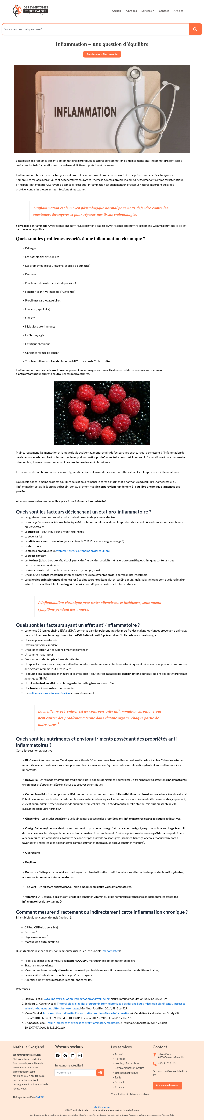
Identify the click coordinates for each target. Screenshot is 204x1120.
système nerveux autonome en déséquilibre (83, 550)
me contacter (111, 951)
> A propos (119, 1058)
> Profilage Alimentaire (126, 1063)
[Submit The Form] (100, 1072)
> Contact (118, 1082)
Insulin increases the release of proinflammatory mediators (83, 1022)
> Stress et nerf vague (125, 1072)
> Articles (118, 1087)
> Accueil (118, 1054)
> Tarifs (117, 1077)
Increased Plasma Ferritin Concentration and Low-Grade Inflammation (86, 1013)
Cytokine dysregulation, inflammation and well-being (76, 998)
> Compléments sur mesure (128, 1068)
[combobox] (95, 29)
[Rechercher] (195, 29)
